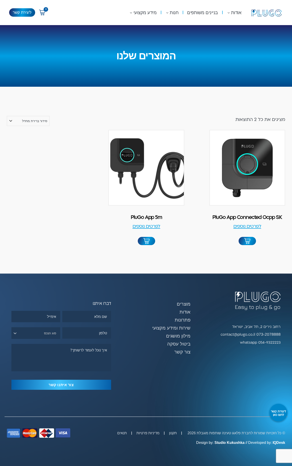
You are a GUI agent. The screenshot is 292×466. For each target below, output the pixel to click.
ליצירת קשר (22, 12)
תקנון (173, 433)
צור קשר (182, 351)
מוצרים (183, 303)
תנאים (122, 433)
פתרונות (182, 319)
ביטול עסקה (178, 343)
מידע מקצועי (145, 12)
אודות (236, 12)
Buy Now (247, 241)
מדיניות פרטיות (147, 433)
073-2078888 (268, 334)
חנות (174, 12)
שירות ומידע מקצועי (171, 327)
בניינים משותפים (202, 12)
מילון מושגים (178, 335)
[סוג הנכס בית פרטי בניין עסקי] (35, 333)
